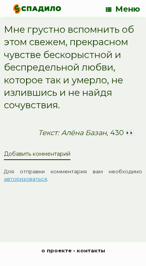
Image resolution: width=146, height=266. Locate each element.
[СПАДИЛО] (37, 9)
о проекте (56, 250)
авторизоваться (25, 179)
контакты (91, 250)
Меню (127, 9)
